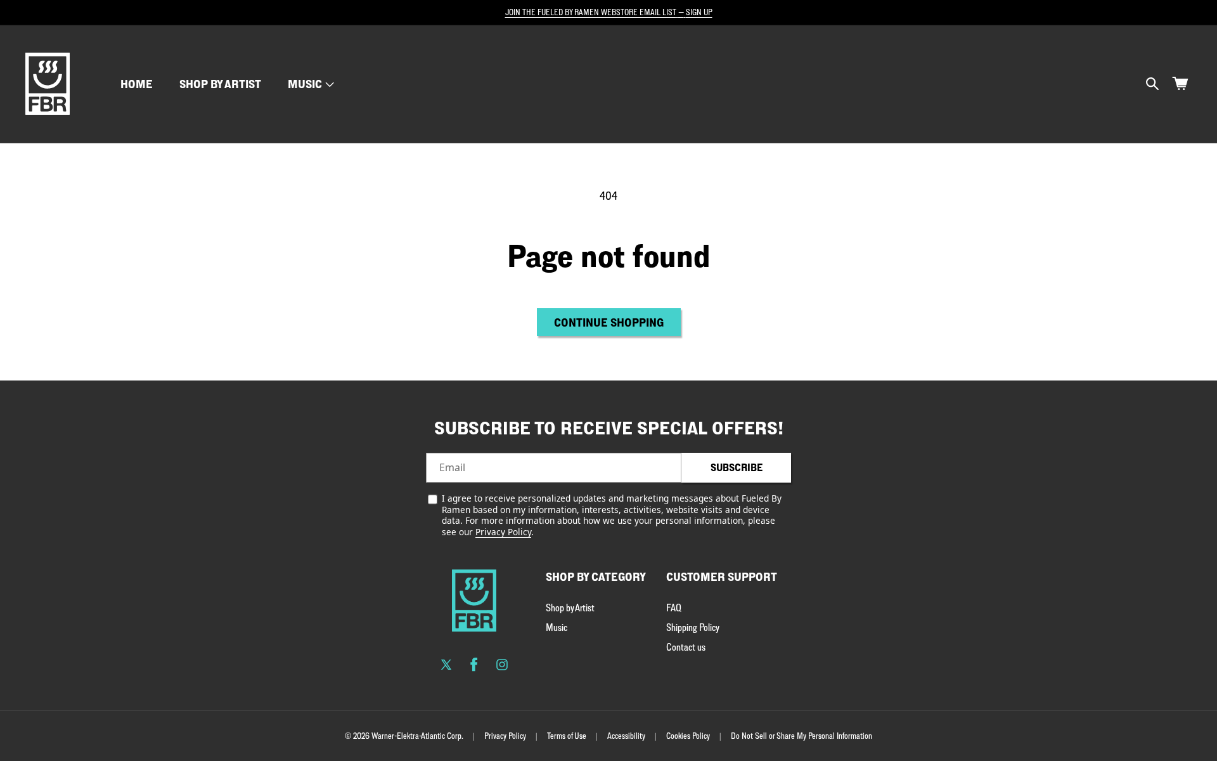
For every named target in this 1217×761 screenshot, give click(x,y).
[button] (309, 84)
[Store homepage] (474, 600)
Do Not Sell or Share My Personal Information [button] (801, 735)
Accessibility (626, 735)
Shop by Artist (570, 607)
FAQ (673, 607)
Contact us (685, 647)
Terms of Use (566, 735)
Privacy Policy (503, 532)
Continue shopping (609, 322)
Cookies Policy (688, 735)
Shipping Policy (692, 627)
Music (305, 83)
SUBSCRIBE (737, 467)
